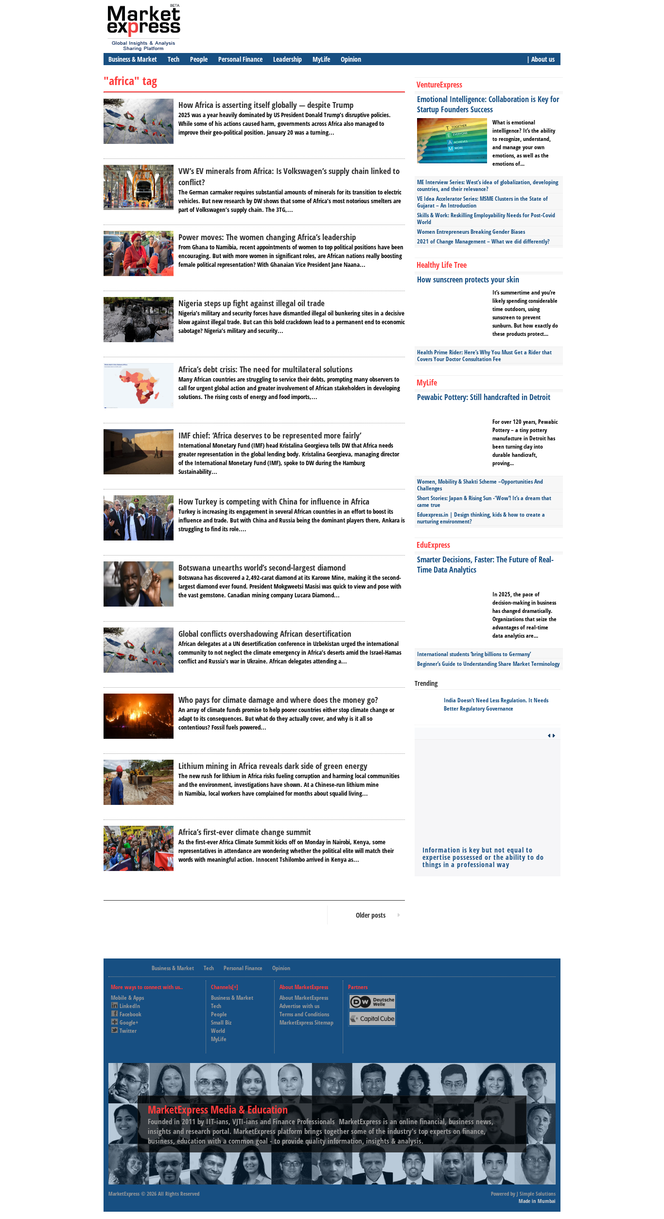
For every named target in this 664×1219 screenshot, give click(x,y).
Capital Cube (371, 1014)
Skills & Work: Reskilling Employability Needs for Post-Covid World (486, 218)
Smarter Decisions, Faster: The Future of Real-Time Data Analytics (485, 564)
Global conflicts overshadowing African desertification (264, 633)
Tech (173, 59)
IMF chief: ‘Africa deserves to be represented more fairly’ (269, 435)
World (218, 1031)
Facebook (130, 1014)
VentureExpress (439, 84)
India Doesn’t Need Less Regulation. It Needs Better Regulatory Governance (496, 704)
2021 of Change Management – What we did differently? (483, 241)
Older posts (370, 915)
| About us (540, 59)
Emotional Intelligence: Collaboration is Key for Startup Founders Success (488, 104)
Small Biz (221, 1022)
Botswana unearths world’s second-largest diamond (262, 567)
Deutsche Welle (375, 997)
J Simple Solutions (536, 1193)
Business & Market (132, 59)
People (199, 59)
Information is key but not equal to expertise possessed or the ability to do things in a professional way (483, 857)
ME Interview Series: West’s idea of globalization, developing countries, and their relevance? (487, 185)
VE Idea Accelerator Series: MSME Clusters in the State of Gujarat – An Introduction (482, 201)
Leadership (287, 59)
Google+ (129, 1022)
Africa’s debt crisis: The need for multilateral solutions (265, 369)
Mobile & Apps (127, 997)
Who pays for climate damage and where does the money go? (278, 699)
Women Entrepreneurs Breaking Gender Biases (471, 231)
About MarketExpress (304, 997)
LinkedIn (130, 1006)
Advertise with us (299, 1006)
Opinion (351, 59)
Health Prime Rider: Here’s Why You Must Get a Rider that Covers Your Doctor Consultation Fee (484, 355)
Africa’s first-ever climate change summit (244, 831)
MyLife (321, 59)
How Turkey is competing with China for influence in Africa (273, 501)
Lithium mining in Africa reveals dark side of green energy (272, 765)
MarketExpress (124, 1193)
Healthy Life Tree (442, 265)
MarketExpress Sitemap (306, 1022)
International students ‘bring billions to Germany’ (474, 654)
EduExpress (433, 545)
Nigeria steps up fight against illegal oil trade (251, 303)
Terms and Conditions (304, 1014)
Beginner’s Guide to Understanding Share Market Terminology (488, 664)
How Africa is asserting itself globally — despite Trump (265, 104)
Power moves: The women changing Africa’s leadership (267, 237)
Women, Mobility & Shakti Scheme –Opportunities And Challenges (480, 484)
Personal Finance (240, 59)
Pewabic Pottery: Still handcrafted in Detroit (483, 397)
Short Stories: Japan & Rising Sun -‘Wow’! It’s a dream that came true (484, 501)
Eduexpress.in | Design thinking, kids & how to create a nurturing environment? (481, 517)
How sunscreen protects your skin (468, 279)
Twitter (128, 1031)
